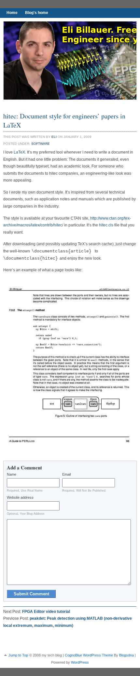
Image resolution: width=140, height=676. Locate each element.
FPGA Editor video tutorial (46, 611)
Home (12, 12)
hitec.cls (106, 225)
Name (11, 474)
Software (40, 143)
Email (66, 474)
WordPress (80, 662)
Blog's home (36, 12)
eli (54, 137)
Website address (20, 497)
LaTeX (19, 152)
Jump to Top (18, 655)
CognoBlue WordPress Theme (89, 655)
